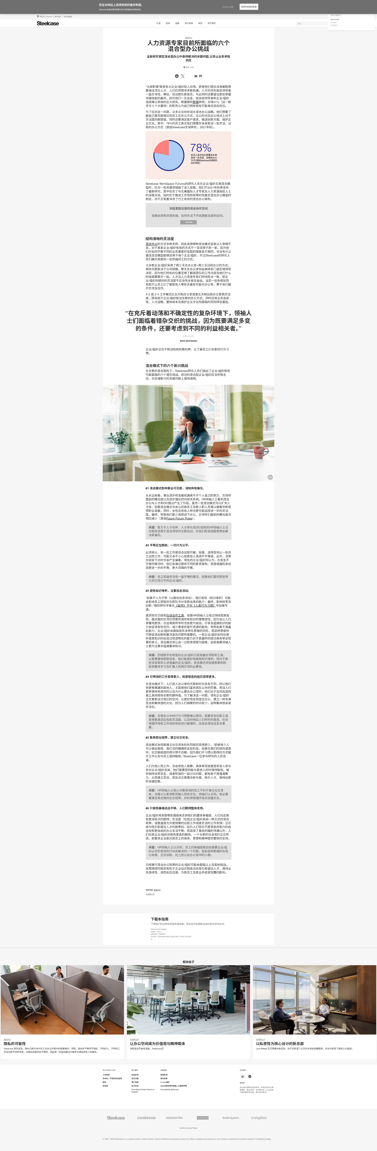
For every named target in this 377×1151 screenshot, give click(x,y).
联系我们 (58, 16)
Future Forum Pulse (179, 518)
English (334, 22)
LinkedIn (250, 1076)
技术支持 (135, 1086)
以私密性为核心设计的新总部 (280, 1043)
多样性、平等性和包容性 (112, 1078)
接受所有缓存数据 (249, 6)
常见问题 (135, 1078)
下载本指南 (188, 222)
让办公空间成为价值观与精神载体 (157, 1043)
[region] (188, 7)
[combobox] (318, 23)
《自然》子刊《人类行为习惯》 (195, 605)
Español (334, 25)
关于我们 (212, 23)
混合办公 (188, 37)
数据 (196, 102)
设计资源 (189, 23)
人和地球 (106, 1075)
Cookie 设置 (227, 6)
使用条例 (163, 1075)
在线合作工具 (175, 615)
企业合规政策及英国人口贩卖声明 (173, 1086)
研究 (200, 23)
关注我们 (243, 1070)
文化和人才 (150, 894)
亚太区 (46, 16)
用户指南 (135, 1082)
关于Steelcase (109, 1070)
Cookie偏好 (165, 1082)
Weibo (243, 1076)
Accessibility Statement (169, 1089)
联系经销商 (68, 16)
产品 (158, 23)
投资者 (105, 1086)
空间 (168, 23)
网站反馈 (135, 1075)
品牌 (177, 23)
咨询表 (242, 1083)
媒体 (104, 1082)
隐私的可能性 (15, 1043)
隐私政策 (163, 1078)
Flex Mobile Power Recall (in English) (143, 1090)
